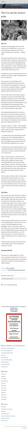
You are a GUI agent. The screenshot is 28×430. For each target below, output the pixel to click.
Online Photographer (5, 364)
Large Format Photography (6, 359)
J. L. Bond (3, 383)
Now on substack (10, 268)
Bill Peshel (3, 406)
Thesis (25, 426)
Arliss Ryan (3, 374)
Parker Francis (4, 390)
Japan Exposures (4, 357)
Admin (24, 428)
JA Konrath (3, 411)
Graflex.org (3, 355)
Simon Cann (3, 394)
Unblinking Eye (4, 366)
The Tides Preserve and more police (16, 270)
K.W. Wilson (3, 385)
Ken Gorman (3, 388)
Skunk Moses (14, 308)
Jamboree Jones (14, 309)
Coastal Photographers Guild (7, 353)
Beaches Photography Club (6, 350)
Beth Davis (3, 376)
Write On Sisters (4, 420)
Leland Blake (14, 311)
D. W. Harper (3, 378)
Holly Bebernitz (4, 381)
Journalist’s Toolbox (5, 413)
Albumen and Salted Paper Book (7, 348)
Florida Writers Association (6, 409)
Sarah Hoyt (3, 392)
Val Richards (3, 399)
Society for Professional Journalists (8, 416)
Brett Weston (9, 67)
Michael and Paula (5, 362)
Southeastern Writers (5, 418)
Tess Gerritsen (4, 397)
